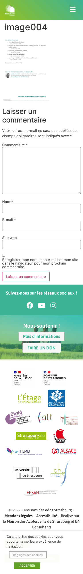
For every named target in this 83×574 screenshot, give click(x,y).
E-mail (9, 219)
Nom (7, 201)
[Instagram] (53, 305)
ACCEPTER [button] (27, 565)
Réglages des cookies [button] (28, 555)
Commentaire (15, 145)
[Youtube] (41, 305)
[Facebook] (30, 305)
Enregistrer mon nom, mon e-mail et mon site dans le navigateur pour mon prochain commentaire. (40, 263)
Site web (9, 237)
